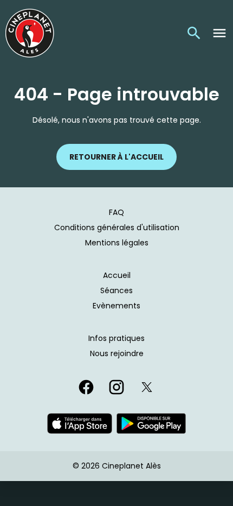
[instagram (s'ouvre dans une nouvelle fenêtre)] (116, 387)
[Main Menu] (219, 33)
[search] (194, 33)
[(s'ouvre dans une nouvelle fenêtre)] (79, 423)
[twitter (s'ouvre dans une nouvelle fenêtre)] (147, 387)
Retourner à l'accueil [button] (116, 156)
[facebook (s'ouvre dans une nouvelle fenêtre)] (86, 387)
